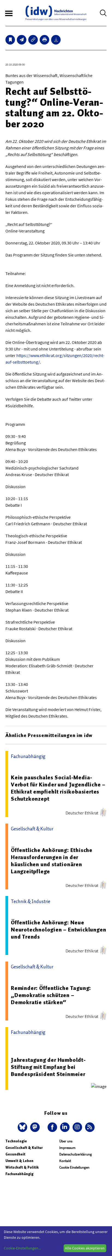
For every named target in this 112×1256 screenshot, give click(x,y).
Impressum (67, 1147)
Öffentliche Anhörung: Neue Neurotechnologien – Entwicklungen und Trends (58, 929)
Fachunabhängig (19, 1174)
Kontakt (65, 1160)
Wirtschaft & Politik (22, 1167)
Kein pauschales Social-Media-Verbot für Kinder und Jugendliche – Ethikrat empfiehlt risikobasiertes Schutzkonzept (58, 788)
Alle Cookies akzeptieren (85, 1248)
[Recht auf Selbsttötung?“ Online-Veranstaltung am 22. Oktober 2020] (21, 40)
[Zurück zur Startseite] (56, 12)
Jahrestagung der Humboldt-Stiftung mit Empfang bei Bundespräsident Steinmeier (48, 1067)
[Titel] (10, 40)
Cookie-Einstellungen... (22, 1248)
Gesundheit (15, 1154)
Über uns (65, 1141)
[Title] (33, 40)
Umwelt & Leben (19, 1160)
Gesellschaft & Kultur (24, 1147)
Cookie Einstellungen (74, 1167)
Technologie (16, 1141)
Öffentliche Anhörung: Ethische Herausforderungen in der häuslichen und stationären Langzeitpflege (51, 860)
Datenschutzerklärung (75, 1154)
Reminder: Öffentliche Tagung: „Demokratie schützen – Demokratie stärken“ (51, 995)
